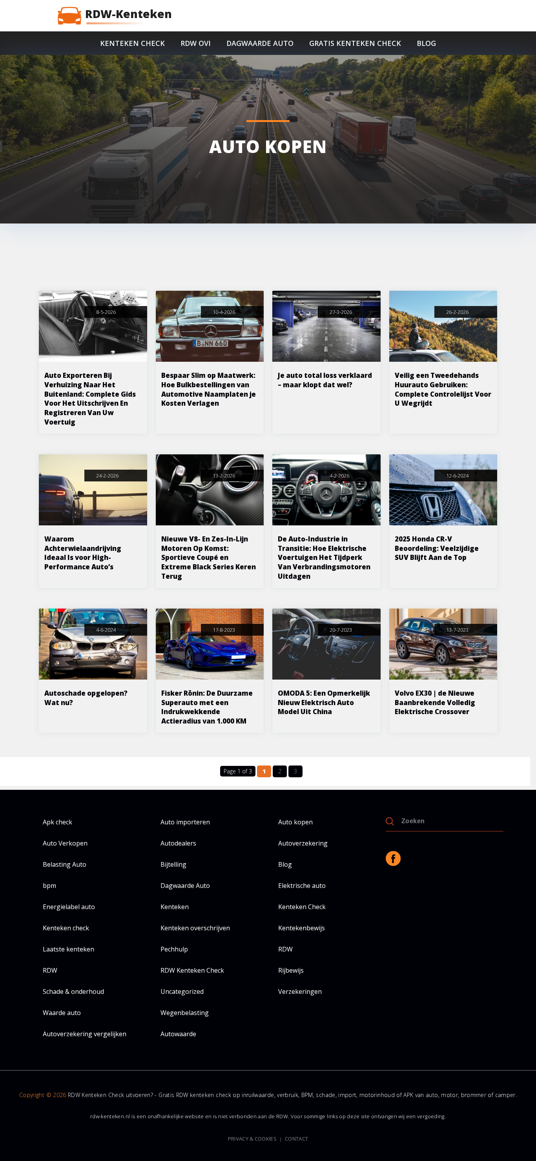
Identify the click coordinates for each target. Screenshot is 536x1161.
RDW (285, 949)
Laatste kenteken (68, 949)
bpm (49, 885)
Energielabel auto (69, 906)
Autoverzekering (303, 843)
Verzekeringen (300, 991)
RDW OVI (195, 43)
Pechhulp (174, 949)
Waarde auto (62, 1012)
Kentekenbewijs (301, 928)
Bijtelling (173, 864)
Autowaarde (178, 1034)
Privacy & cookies (252, 1138)
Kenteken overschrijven (195, 928)
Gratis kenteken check (355, 43)
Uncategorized (182, 991)
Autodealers (178, 843)
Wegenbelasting (184, 1012)
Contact (296, 1138)
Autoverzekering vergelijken (84, 1034)
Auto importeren (185, 822)
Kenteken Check (302, 906)
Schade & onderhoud (73, 991)
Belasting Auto (64, 864)
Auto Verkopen (65, 843)
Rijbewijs (291, 970)
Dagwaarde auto (260, 43)
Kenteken (174, 906)
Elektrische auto (302, 885)
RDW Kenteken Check (192, 970)
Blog (426, 43)
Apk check (57, 822)
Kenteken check (132, 43)
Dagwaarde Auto (185, 885)
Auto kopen (295, 822)
